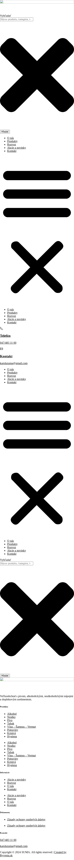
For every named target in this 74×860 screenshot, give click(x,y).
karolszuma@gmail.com (13, 363)
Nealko (11, 717)
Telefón (5, 336)
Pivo (9, 720)
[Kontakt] (1, 349)
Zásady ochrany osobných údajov (26, 819)
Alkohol (12, 713)
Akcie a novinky (16, 147)
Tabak (10, 723)
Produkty (12, 141)
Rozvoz (11, 144)
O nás (10, 137)
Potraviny (12, 729)
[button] (37, 230)
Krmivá (11, 733)
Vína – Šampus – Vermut (21, 726)
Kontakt (11, 150)
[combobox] (16, 19)
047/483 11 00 (8, 342)
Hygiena (12, 736)
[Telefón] (1, 328)
